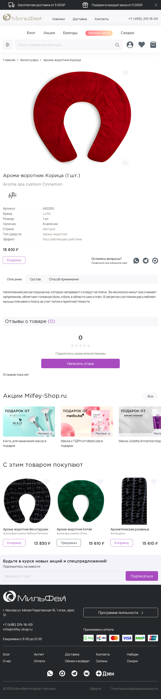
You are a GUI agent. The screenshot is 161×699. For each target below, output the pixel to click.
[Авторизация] (130, 45)
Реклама (44, 433)
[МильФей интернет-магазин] (22, 17)
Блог (6, 654)
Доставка (80, 19)
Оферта (95, 688)
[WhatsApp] (50, 673)
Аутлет (39, 654)
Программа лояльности (118, 612)
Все (150, 396)
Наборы (132, 654)
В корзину (14, 260)
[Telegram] (146, 261)
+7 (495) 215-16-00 (143, 19)
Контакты (102, 19)
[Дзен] (105, 673)
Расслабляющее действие (62, 239)
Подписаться (142, 576)
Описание (14, 279)
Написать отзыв (80, 363)
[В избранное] (125, 73)
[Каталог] (8, 44)
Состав (35, 279)
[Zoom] (125, 163)
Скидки (132, 661)
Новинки (58, 19)
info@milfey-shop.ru (18, 629)
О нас (7, 661)
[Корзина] (153, 45)
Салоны (101, 661)
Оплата (39, 661)
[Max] (62, 673)
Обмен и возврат (77, 661)
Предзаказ (69, 543)
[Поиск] (117, 44)
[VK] (86, 673)
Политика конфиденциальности (134, 688)
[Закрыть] (156, 5)
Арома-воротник (55, 234)
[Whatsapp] (136, 261)
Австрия (49, 229)
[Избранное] (141, 45)
